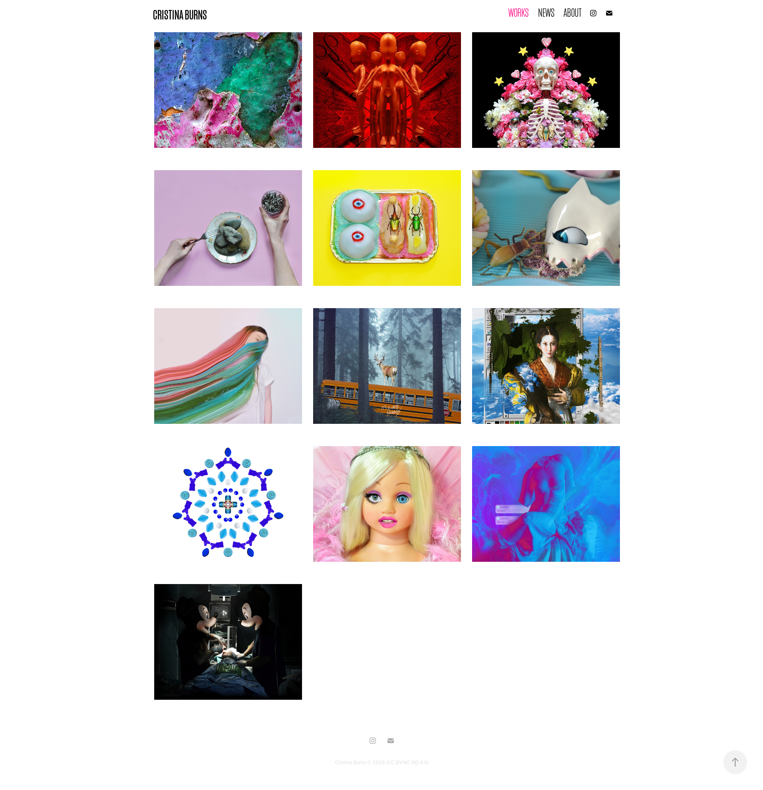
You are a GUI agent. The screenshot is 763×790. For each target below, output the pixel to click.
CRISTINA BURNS (180, 15)
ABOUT (573, 13)
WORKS (518, 13)
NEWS (546, 13)
